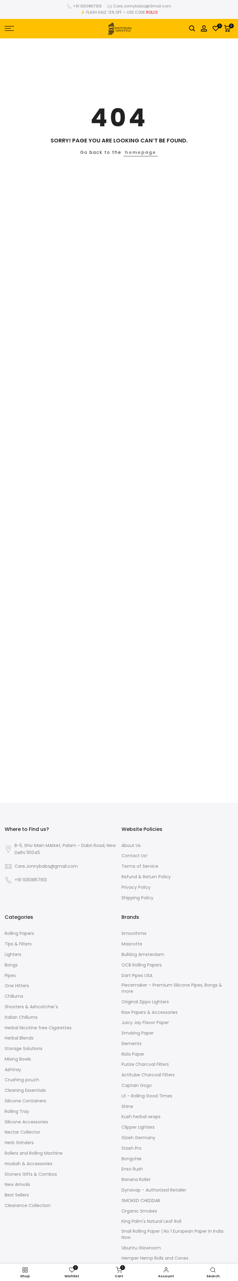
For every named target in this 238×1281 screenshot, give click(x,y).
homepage (140, 152)
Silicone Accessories (26, 1122)
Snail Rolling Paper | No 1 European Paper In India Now (172, 1234)
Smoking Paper (137, 1033)
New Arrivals (17, 1185)
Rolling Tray (17, 1111)
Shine (127, 1106)
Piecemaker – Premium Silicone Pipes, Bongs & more (171, 988)
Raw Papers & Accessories (149, 1012)
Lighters (13, 954)
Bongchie (131, 1159)
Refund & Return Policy (146, 877)
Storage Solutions (23, 1049)
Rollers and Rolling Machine (34, 1153)
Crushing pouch (22, 1080)
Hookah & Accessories (28, 1164)
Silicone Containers (25, 1101)
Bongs (11, 965)
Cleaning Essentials (25, 1090)
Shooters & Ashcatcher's (31, 1007)
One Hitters (17, 986)
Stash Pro (131, 1148)
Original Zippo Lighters (145, 1002)
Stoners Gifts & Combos (31, 1174)
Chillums (14, 996)
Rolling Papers (19, 933)
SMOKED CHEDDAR (140, 1201)
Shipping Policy (137, 898)
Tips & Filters (18, 944)
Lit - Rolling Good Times (146, 1096)
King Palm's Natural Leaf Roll (151, 1221)
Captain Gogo (136, 1085)
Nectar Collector (22, 1132)
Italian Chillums (21, 1017)
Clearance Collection (28, 1206)
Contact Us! (134, 856)
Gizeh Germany (138, 1138)
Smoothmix (134, 933)
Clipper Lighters (138, 1127)
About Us (131, 846)
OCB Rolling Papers (141, 965)
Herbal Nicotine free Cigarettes (38, 1028)
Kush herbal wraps (141, 1117)
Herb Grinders (19, 1143)
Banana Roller (136, 1180)
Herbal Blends (19, 1038)
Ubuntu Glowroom (141, 1248)
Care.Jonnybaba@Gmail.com (142, 6)
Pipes (10, 976)
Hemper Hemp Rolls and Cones (154, 1258)
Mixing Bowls (18, 1059)
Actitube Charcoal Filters (148, 1075)
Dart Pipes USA (136, 976)
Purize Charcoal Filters (145, 1064)
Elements (131, 1044)
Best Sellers (17, 1195)
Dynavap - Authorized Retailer (153, 1190)
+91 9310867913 (87, 6)
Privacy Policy (136, 887)
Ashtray (13, 1070)
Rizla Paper (132, 1054)
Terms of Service (139, 866)
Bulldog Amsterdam (142, 954)
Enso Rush (132, 1169)
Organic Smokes (139, 1211)
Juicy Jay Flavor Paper (145, 1023)
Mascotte (131, 944)
